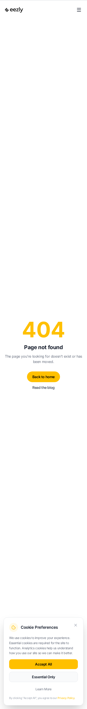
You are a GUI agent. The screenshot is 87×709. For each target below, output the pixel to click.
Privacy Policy (66, 698)
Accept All (43, 664)
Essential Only (43, 677)
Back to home (43, 377)
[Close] (75, 625)
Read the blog (43, 387)
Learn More (43, 689)
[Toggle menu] (79, 9)
